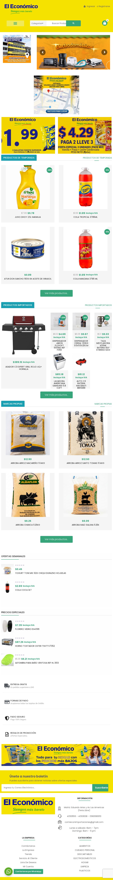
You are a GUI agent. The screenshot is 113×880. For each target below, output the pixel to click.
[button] (15, 23)
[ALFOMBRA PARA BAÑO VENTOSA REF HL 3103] (7, 660)
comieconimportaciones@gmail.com (84, 822)
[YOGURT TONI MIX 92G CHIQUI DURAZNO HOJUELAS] (7, 570)
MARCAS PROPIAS (103, 403)
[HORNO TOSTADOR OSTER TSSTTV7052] (7, 643)
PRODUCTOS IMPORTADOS (98, 305)
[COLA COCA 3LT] (7, 587)
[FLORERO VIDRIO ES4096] (7, 626)
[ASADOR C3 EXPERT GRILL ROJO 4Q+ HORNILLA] (23, 335)
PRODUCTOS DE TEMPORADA (97, 157)
